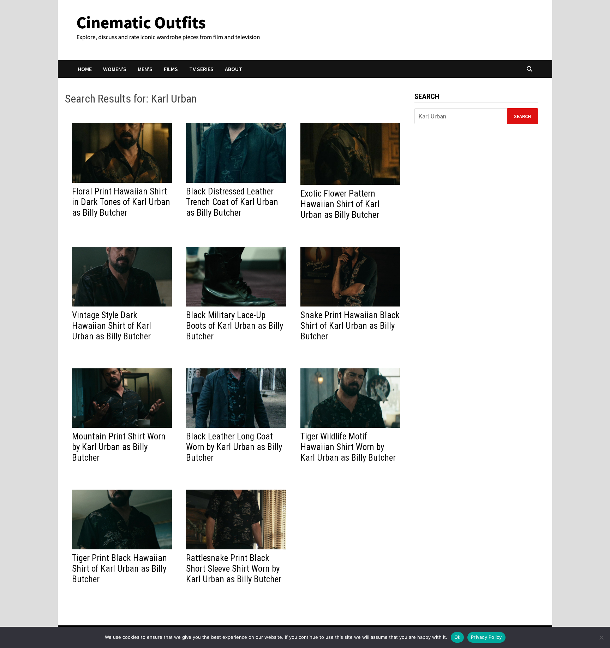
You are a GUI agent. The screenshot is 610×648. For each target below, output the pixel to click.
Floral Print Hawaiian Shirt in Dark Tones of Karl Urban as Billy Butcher (121, 202)
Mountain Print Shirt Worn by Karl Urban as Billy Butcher (119, 447)
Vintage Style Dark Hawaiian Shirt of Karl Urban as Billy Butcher (111, 325)
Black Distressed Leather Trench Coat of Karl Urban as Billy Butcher (232, 202)
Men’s (145, 68)
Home (85, 68)
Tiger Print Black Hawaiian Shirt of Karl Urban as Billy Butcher (119, 568)
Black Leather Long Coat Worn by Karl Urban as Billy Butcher (234, 447)
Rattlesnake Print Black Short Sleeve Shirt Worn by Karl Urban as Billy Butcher (233, 568)
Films (171, 68)
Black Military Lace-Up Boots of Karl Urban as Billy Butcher (234, 325)
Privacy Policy (486, 637)
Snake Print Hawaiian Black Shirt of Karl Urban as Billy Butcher (350, 325)
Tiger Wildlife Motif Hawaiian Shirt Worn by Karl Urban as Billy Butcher (348, 447)
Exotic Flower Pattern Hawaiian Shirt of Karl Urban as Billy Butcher (339, 204)
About (233, 68)
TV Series (201, 68)
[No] (601, 637)
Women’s (114, 68)
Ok (457, 637)
